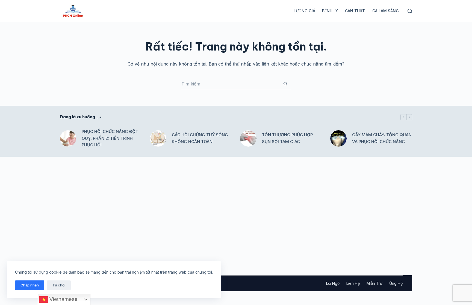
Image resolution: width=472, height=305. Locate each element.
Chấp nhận (29, 285)
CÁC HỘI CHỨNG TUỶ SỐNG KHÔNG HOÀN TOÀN (200, 138)
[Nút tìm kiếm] (285, 83)
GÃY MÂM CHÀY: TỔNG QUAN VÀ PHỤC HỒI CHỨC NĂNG (382, 138)
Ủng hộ (396, 283)
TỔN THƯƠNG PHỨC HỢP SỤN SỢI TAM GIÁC (287, 138)
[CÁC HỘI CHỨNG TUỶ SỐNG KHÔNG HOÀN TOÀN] (158, 138)
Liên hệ (353, 283)
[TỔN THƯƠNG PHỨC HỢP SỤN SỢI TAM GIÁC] (248, 138)
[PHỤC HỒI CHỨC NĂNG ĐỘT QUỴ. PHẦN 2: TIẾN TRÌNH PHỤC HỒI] (68, 138)
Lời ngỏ (333, 283)
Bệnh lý (330, 10)
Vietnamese (63, 299)
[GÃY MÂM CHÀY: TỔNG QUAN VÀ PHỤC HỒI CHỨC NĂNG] (338, 138)
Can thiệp (355, 10)
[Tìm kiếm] (410, 11)
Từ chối (58, 285)
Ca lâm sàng (385, 10)
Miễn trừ (374, 283)
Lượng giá (304, 10)
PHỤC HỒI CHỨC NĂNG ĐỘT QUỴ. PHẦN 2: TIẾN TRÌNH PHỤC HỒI (110, 138)
